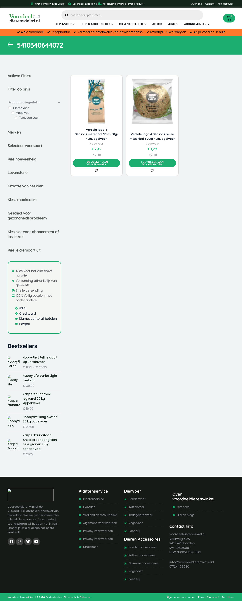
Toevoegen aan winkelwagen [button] (96, 163)
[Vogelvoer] (13, 112)
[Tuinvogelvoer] (16, 117)
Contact (209, 3)
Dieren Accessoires (142, 539)
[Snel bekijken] (99, 155)
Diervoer (132, 491)
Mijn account (225, 3)
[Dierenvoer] (10, 107)
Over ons (196, 3)
